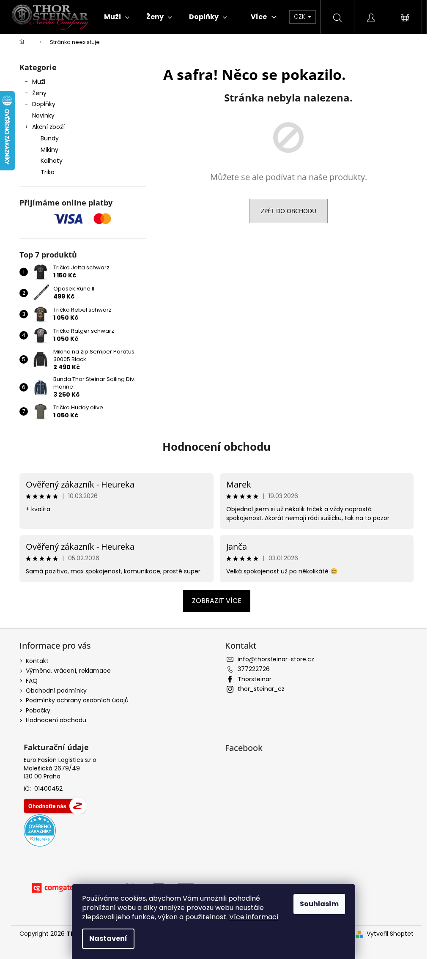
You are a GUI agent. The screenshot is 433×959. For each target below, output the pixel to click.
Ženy (39, 93)
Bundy (50, 138)
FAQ (32, 681)
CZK (300, 16)
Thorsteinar (254, 679)
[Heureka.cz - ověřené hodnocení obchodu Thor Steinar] (40, 830)
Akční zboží (48, 127)
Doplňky (43, 104)
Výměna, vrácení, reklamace (68, 670)
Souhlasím (319, 904)
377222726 (254, 669)
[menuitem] (117, 17)
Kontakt (37, 661)
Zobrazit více (216, 601)
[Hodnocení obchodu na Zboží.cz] (55, 805)
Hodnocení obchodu (216, 446)
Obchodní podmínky (56, 690)
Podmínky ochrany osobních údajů (77, 700)
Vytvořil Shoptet (390, 934)
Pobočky (38, 710)
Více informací (254, 917)
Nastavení (108, 938)
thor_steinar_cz (261, 689)
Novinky (43, 115)
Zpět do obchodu (288, 211)
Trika (48, 172)
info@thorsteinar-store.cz (276, 659)
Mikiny (49, 149)
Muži (38, 81)
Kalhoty (52, 160)
